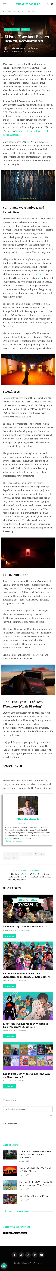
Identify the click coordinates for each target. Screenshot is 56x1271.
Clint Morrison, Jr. (18, 48)
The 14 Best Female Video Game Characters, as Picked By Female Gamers (26, 975)
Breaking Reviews (12, 30)
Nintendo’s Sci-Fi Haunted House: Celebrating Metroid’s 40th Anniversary (35, 1154)
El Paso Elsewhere (11, 854)
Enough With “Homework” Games (35, 1196)
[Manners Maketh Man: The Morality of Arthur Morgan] (10, 1171)
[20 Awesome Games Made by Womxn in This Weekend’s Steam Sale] (28, 1006)
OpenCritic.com (35, 1263)
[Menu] (4, 4)
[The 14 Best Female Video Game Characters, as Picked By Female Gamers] (28, 956)
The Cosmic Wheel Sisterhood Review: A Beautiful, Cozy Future (17, 877)
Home (5, 12)
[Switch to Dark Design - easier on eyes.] (47, 4)
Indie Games (27, 854)
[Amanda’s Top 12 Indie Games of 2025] (28, 909)
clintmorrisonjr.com (13, 841)
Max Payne (39, 854)
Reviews (25, 30)
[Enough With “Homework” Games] (10, 1199)
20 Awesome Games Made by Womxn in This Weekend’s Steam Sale (25, 1025)
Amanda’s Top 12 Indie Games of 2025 (25, 926)
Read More (9, 936)
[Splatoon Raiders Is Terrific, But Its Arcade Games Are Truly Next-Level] (10, 1185)
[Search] (52, 4)
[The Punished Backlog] (28, 4)
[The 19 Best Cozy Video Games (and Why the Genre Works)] (28, 1056)
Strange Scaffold (10, 858)
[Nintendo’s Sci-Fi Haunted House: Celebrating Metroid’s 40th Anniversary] (10, 1154)
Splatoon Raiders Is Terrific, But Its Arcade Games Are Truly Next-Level (36, 1183)
